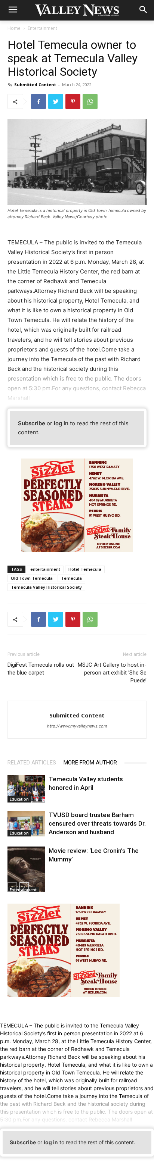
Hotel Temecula (84, 569)
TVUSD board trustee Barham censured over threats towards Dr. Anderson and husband (97, 823)
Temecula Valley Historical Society (46, 587)
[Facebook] (38, 101)
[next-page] (24, 887)
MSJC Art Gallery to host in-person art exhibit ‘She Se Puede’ (112, 672)
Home (14, 28)
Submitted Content (35, 84)
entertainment (45, 569)
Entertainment (42, 28)
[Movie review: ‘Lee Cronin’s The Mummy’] (26, 870)
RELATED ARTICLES (31, 762)
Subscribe (31, 423)
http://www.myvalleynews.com (77, 726)
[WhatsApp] (90, 101)
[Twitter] (55, 101)
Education (19, 799)
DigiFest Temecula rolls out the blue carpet (40, 668)
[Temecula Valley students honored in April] (26, 788)
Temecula (71, 578)
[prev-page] (12, 887)
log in (61, 423)
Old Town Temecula (32, 578)
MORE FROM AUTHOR (90, 762)
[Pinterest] (72, 101)
